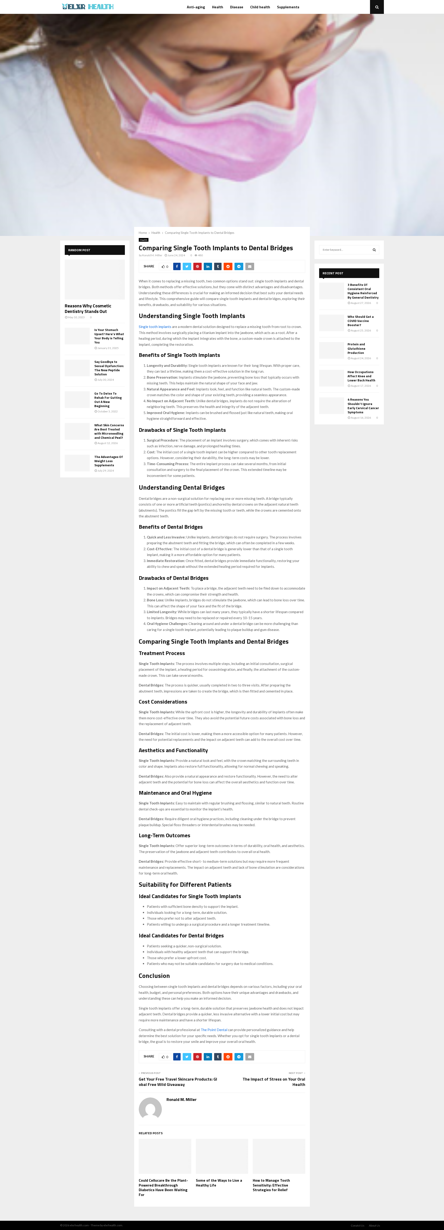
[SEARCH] (374, 249)
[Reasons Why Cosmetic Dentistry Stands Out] (95, 280)
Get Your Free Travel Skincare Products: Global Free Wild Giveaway (178, 1082)
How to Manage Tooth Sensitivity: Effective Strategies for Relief (271, 1185)
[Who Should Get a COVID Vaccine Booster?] (331, 323)
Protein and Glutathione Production (356, 348)
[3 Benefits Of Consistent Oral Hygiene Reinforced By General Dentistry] (331, 291)
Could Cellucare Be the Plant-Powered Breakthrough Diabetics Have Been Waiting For (163, 1187)
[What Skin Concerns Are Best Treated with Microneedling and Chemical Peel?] (77, 431)
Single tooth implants (155, 326)
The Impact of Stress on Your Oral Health (274, 1082)
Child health (260, 7)
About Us (374, 1225)
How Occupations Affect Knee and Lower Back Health (361, 376)
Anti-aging (196, 7)
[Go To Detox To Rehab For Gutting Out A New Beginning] (77, 399)
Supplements (288, 7)
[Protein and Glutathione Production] (331, 350)
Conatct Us (357, 1225)
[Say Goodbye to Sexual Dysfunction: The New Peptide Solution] (77, 368)
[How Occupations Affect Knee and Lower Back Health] (331, 378)
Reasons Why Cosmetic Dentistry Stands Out (88, 308)
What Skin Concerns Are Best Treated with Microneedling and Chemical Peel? (109, 431)
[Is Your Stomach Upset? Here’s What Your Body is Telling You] (77, 336)
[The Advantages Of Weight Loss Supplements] (77, 463)
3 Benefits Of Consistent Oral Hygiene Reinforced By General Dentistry (363, 291)
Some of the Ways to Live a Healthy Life (219, 1182)
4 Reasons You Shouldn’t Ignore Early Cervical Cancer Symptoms (363, 405)
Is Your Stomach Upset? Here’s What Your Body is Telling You (109, 336)
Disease (236, 7)
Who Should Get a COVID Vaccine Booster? (361, 320)
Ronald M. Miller (152, 255)
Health (217, 7)
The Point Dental (214, 1030)
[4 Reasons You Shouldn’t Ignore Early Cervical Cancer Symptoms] (331, 405)
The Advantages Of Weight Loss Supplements (108, 460)
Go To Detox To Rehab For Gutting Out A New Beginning (108, 399)
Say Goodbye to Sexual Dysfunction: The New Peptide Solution (109, 368)
